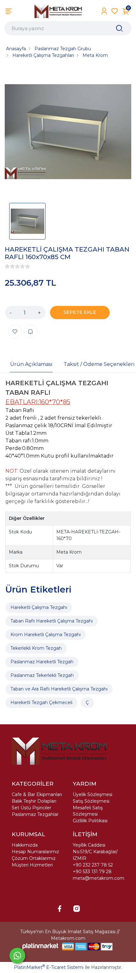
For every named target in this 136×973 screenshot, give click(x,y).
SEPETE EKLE (80, 312)
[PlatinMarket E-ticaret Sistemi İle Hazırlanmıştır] (40, 946)
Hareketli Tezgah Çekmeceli (41, 702)
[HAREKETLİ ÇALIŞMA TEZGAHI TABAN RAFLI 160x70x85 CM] (68, 133)
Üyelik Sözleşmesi (92, 794)
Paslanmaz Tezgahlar (35, 814)
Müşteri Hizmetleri (32, 865)
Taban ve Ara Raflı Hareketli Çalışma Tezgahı (59, 689)
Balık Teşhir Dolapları (34, 801)
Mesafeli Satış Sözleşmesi (88, 811)
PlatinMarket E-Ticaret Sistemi (48, 967)
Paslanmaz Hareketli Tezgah (41, 662)
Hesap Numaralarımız (35, 851)
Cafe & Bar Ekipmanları (37, 794)
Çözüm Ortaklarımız (34, 858)
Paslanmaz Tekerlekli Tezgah (42, 675)
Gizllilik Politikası (90, 821)
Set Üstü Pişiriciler (31, 808)
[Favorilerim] (115, 11)
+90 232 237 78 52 (93, 865)
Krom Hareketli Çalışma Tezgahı (45, 634)
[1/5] (7, 266)
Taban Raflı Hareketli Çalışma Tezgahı (51, 621)
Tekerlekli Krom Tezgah (36, 648)
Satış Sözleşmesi (91, 801)
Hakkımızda (25, 845)
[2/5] (10, 266)
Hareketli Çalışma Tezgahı (38, 607)
